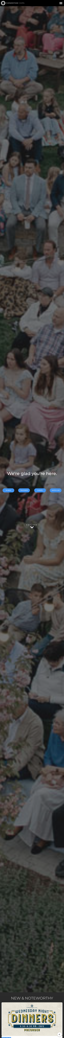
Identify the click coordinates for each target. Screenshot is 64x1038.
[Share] (59, 1034)
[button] (61, 3)
